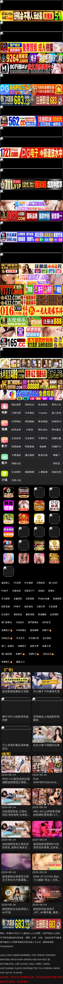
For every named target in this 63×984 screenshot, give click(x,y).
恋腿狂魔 (56, 438)
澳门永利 (53, 582)
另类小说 (16, 480)
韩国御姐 (29, 421)
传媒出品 (16, 463)
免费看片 (22, 645)
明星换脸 (29, 446)
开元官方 (20, 638)
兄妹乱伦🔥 (48, 653)
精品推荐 (16, 404)
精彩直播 (5, 606)
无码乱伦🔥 (7, 638)
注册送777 (29, 590)
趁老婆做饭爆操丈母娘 (15, 691)
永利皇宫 (46, 622)
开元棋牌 (28, 582)
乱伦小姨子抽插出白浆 (46, 745)
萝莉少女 (56, 404)
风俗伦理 (56, 471)
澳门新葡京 (6, 622)
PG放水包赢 (43, 598)
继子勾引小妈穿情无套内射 (15, 718)
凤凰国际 (30, 598)
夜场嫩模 (42, 614)
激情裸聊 (34, 630)
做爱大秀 (34, 645)
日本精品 (29, 412)
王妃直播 (53, 606)
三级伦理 (16, 412)
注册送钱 (16, 590)
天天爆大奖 (33, 638)
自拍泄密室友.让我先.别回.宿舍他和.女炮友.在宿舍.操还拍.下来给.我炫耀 (15, 816)
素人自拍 (56, 412)
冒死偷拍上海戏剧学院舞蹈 (46, 718)
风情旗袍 (16, 446)
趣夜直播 (30, 614)
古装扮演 (16, 438)
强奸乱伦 (29, 404)
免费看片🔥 (7, 630)
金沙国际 (47, 638)
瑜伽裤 (43, 446)
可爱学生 (43, 438)
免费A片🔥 (34, 653)
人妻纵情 (43, 471)
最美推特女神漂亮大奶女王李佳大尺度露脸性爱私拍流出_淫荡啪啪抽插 (15, 881)
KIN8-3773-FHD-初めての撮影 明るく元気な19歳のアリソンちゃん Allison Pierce (47, 881)
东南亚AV (56, 421)
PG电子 (5, 590)
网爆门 (56, 455)
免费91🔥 (20, 653)
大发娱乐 (20, 622)
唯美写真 (43, 455)
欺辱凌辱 (16, 429)
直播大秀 (46, 645)
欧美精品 (43, 404)
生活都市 (16, 471)
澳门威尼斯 (6, 653)
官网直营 (41, 582)
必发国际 (54, 614)
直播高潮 (57, 598)
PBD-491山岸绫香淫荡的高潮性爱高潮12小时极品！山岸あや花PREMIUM (46, 816)
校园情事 (29, 471)
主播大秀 (41, 606)
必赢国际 (18, 598)
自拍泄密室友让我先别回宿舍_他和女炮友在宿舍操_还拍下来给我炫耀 (15, 849)
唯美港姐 (43, 421)
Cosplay (43, 412)
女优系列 (29, 438)
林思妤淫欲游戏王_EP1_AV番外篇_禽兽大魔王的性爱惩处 (47, 912)
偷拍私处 (18, 614)
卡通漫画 (16, 455)
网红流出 (43, 429)
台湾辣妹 (16, 421)
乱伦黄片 (5, 614)
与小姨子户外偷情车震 (46, 691)
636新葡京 (21, 630)
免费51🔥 (47, 630)
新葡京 (51, 590)
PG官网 (17, 582)
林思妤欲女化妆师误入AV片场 (15, 910)
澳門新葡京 (33, 622)
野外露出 (56, 429)
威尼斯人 (5, 582)
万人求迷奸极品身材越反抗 (15, 746)
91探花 (29, 429)
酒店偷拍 (28, 606)
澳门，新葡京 (7, 645)
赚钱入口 (20, 661)
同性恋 (56, 463)
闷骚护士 (56, 446)
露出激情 (29, 455)
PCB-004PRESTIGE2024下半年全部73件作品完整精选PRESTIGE (46, 784)
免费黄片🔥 (7, 661)
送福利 (41, 590)
